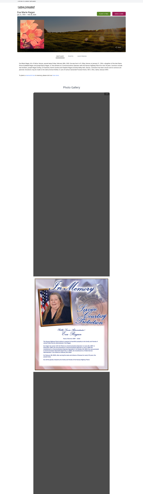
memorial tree (30, 75)
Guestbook (82, 56)
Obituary (60, 56)
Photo (70, 56)
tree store (56, 75)
